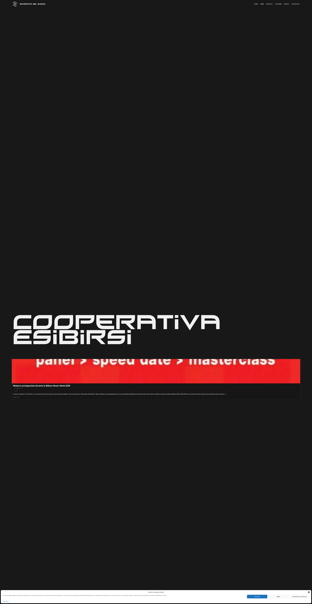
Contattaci (295, 4)
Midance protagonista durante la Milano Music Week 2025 (41, 386)
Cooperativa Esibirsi (117, 329)
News (15, 391)
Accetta (257, 596)
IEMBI (262, 4)
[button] (309, 592)
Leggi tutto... (16, 397)
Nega (278, 596)
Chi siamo (278, 4)
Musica (286, 4)
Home (256, 4)
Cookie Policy (5, 601)
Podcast (269, 4)
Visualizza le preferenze (299, 596)
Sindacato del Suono (32, 4)
